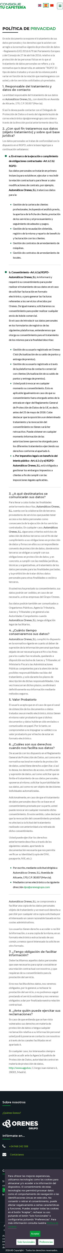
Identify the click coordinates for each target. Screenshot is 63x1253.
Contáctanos (17, 1154)
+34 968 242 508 (18, 1146)
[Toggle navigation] (60, 6)
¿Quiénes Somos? (11, 1112)
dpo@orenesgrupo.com (37, 887)
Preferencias (46, 1242)
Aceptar (35, 1233)
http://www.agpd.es (20, 1067)
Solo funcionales (26, 1242)
